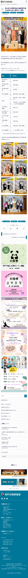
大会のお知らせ (6, 413)
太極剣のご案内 (5, 443)
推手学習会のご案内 (6, 438)
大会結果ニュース (20, 12)
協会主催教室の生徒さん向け (9, 410)
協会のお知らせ (13, 12)
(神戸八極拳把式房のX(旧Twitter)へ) (19, 476)
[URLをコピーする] (24, 228)
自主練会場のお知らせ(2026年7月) (9, 447)
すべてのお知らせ (6, 12)
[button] (4, 228)
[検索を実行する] (25, 396)
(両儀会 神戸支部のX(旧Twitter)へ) (19, 485)
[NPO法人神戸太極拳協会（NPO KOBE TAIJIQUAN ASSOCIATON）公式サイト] (6, 1)
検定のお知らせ (6, 419)
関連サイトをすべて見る (13, 488)
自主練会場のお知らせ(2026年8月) (9, 428)
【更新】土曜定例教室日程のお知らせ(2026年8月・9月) (13, 433)
